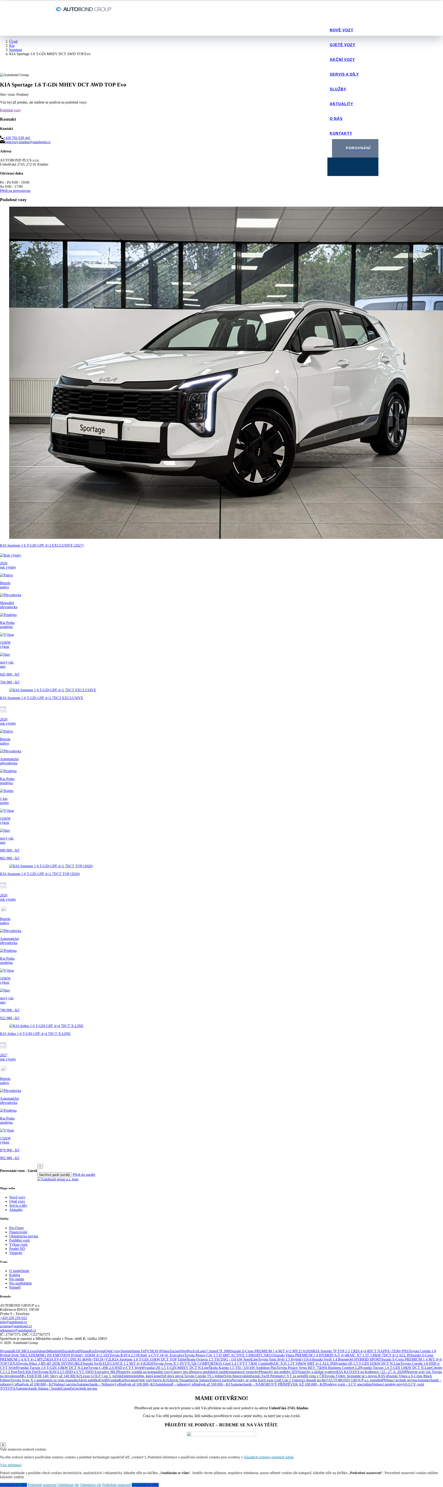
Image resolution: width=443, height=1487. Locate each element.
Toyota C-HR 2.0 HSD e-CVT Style (115, 1368)
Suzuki (67, 1351)
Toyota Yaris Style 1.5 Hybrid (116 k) (285, 1359)
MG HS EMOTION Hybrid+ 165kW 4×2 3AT (74, 1355)
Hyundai (6, 1351)
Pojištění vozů (19, 1240)
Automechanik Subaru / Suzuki (38, 1388)
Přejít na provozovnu (15, 191)
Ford (75, 1351)
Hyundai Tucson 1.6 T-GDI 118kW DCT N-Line (52, 1368)
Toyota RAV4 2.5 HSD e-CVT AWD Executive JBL (77, 1372)
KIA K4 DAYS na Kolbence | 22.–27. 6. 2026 (370, 1372)
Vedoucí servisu (64, 1384)
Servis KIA (161, 1380)
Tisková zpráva (221, 1380)
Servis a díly (344, 74)
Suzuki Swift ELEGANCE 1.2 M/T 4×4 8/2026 (118, 1363)
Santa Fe (138, 1351)
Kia (92, 1351)
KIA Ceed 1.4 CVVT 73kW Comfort (243, 1363)
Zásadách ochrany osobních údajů (268, 1457)
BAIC (17, 1351)
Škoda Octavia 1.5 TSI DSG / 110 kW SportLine (222, 1359)
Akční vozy (342, 60)
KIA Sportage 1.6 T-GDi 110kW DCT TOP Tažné (149, 1359)
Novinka (130, 1380)
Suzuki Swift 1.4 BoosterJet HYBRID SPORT (347, 1359)
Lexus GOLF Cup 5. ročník (101, 1376)
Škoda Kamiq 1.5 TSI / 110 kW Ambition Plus (243, 1368)
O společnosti (19, 1271)
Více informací (11, 1465)
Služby (338, 89)
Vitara (165, 1351)
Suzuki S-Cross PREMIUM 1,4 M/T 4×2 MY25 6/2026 (272, 1351)
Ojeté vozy (342, 45)
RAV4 (156, 1351)
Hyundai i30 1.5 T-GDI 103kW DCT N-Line (367, 1363)
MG (25, 1351)
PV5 (148, 1351)
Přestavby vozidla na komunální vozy (143, 1372)
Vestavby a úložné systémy (316, 1372)
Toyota (100, 1351)
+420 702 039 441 (16, 138)
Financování (18, 1232)
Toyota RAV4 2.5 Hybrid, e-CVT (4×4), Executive (146, 1355)
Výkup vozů (18, 1244)
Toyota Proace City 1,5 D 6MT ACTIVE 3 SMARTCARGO (229, 1355)
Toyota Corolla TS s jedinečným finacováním (217, 1376)
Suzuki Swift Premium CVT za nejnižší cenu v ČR (287, 1376)
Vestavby (16, 1253)
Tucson (175, 1351)
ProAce (192, 1351)
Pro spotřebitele (20, 1283)
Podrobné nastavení (42, 1485)
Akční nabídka (88, 1380)
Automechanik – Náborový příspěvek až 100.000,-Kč (115, 1384)
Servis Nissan (179, 1380)
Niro (183, 1351)
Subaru (42, 1351)
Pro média (16, 1279)
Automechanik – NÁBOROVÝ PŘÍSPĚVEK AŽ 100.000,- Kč (277, 1384)
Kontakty (341, 133)
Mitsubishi (54, 1351)
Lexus (32, 1351)
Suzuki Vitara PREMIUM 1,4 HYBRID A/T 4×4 (310, 1355)
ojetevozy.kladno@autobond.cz (28, 142)
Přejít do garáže (84, 1175)
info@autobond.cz (13, 1322)
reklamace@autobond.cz (18, 1330)
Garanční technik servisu (79, 1388)
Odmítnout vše (68, 1485)
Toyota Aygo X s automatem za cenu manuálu (44, 1380)
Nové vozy (341, 30)
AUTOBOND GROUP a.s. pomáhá (355, 1380)
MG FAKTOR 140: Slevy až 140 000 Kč (50, 1376)
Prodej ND (17, 1249)
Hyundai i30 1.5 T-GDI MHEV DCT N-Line (175, 1368)
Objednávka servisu (23, 1236)
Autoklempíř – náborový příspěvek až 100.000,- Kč (192, 1384)
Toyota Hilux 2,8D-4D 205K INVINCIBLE (50, 1363)
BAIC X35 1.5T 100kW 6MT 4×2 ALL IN (302, 1363)
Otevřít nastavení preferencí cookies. (26, 1347)
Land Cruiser (207, 1351)
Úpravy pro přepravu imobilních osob (198, 1372)
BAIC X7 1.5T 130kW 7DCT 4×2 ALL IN (379, 1355)
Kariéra (14, 1275)
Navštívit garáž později (54, 1175)
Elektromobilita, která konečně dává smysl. (153, 1376)
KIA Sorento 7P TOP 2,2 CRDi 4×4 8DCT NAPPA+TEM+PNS (361, 1351)
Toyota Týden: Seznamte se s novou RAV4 (356, 1376)
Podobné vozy (10, 110)
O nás (336, 119)
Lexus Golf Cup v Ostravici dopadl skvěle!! (296, 1380)
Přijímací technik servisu (399, 1380)
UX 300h (224, 1351)
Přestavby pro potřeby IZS (278, 1372)
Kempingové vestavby (242, 1372)
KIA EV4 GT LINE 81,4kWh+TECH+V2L (79, 1359)
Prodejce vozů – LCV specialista (348, 1384)
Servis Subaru (199, 1380)
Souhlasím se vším (13, 1485)
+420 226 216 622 (13, 1318)
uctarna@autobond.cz (16, 1326)
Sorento (126, 1351)
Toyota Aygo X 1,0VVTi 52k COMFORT (184, 1363)
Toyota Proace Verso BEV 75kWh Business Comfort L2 (318, 1368)
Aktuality (341, 104)
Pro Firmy (16, 1228)
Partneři (15, 1287)
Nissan (84, 1351)
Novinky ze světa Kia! (248, 1380)
